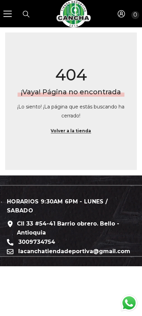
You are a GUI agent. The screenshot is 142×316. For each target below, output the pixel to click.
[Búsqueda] (26, 14)
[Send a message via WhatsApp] (129, 303)
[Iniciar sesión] (121, 13)
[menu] (7, 14)
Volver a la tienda (71, 130)
